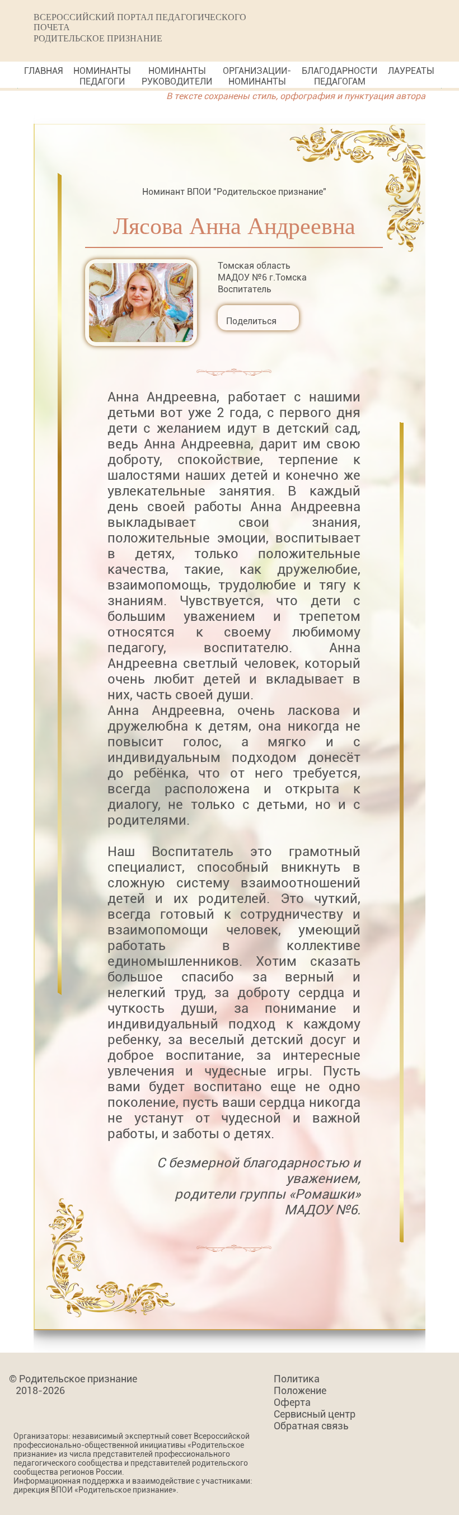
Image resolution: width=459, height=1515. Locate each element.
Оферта (292, 1402)
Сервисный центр (314, 1414)
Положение (300, 1390)
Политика (297, 1379)
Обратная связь (311, 1426)
